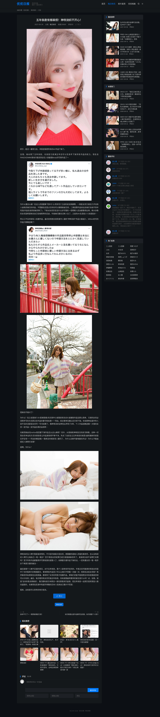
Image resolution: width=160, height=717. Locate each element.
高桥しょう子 (122, 257)
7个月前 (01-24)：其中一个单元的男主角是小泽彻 (123, 184)
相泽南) (108, 275)
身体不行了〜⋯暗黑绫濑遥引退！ (31, 614)
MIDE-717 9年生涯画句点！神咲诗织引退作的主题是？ (89, 665)
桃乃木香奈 (134, 253)
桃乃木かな (122, 253)
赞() (78, 24)
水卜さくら (110, 278)
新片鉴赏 (121, 4)
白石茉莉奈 (134, 275)
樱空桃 (120, 260)
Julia (107, 250)
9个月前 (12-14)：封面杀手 (121, 232)
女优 (107, 253)
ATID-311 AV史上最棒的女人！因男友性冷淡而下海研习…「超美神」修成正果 (29, 642)
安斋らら (133, 271)
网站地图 (87, 711)
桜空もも (133, 260)
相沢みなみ (134, 264)
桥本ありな (122, 268)
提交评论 (93, 690)
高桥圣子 (133, 250)
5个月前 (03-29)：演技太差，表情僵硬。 (121, 162)
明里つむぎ (134, 246)
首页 (103, 4)
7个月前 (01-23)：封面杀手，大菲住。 (121, 199)
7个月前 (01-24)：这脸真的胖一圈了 (121, 192)
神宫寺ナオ (134, 257)
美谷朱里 (121, 278)
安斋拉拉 (109, 271)
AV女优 (120, 250)
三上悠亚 (109, 246)
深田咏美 (109, 260)
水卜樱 (120, 275)
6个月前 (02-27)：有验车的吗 (121, 170)
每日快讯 (111, 4)
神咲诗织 (59, 604)
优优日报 (23, 4)
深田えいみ (110, 264)
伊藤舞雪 (109, 268)
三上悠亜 (121, 246)
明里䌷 (132, 268)
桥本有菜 (121, 264)
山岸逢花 (121, 271)
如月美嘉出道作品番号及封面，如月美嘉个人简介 (82, 614)
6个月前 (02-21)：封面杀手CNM (121, 177)
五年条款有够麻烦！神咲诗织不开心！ (59, 20)
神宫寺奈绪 (110, 257)
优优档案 (132, 4)
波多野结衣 (134, 278)
